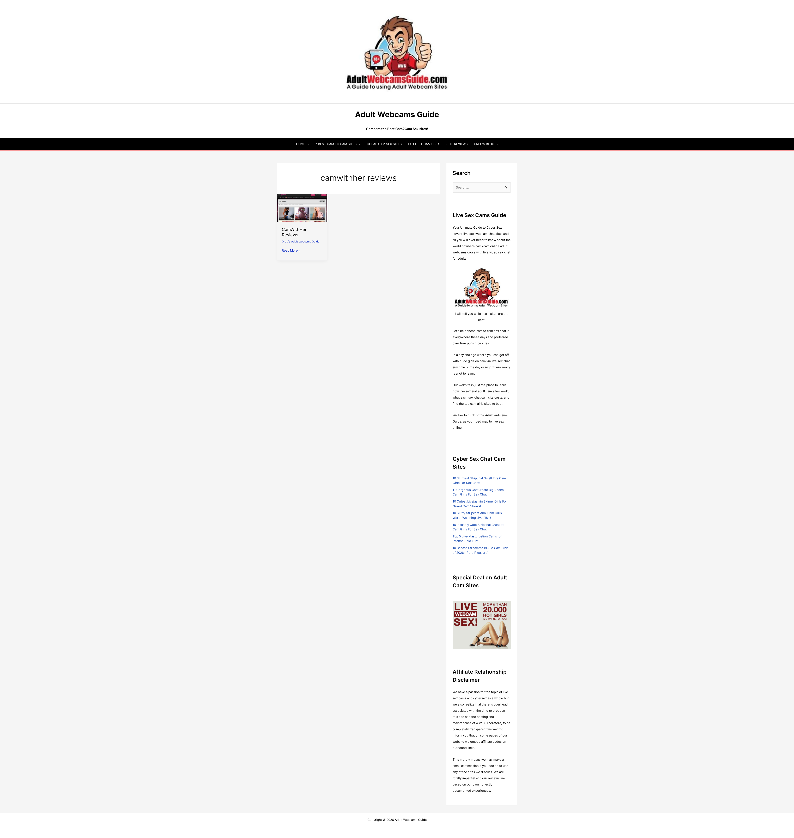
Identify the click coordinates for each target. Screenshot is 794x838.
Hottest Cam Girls (424, 144)
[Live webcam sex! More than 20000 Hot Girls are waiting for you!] (482, 625)
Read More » (291, 250)
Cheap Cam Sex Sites (384, 144)
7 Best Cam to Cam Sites (336, 144)
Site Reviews (457, 144)
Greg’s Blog (484, 144)
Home (300, 144)
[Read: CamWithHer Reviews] (302, 208)
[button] (307, 144)
